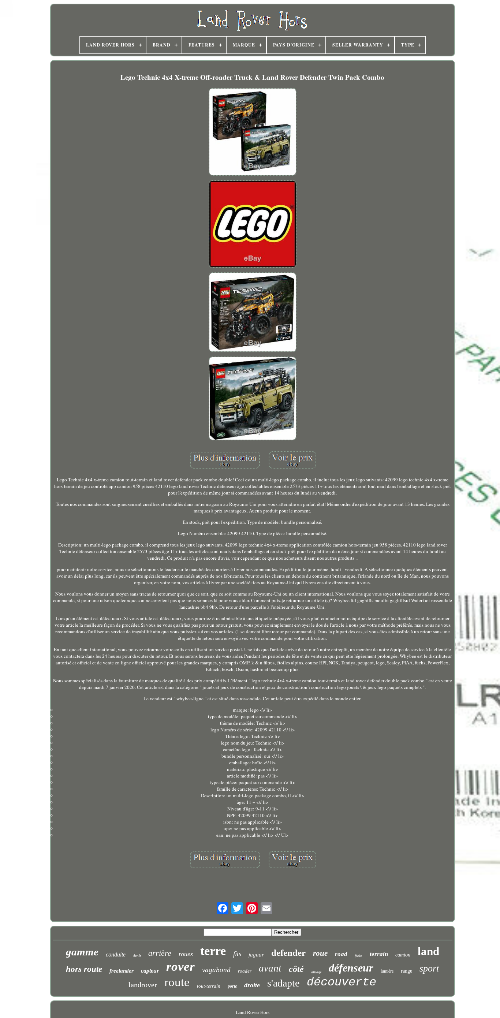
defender (288, 953)
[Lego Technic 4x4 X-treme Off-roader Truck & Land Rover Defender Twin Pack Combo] (253, 132)
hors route (84, 969)
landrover (142, 985)
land (428, 951)
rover (180, 966)
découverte (341, 982)
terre (213, 951)
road (341, 954)
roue (320, 953)
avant (270, 968)
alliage (316, 972)
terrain (379, 954)
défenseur (351, 968)
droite (252, 985)
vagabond (216, 970)
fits (237, 954)
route (177, 982)
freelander (121, 971)
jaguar (256, 955)
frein (358, 956)
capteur (150, 970)
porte (232, 986)
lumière (387, 971)
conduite (116, 954)
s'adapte (283, 983)
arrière (159, 953)
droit (137, 956)
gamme (82, 952)
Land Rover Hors (252, 1012)
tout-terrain (208, 986)
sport (429, 968)
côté (296, 969)
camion (402, 955)
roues (186, 954)
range (406, 971)
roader (244, 971)
